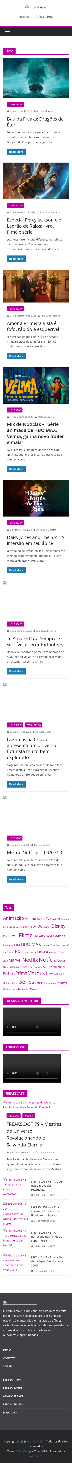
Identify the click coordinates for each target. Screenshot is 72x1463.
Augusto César (43, 731)
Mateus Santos (46, 416)
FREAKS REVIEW (15, 104)
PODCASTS (28, 1115)
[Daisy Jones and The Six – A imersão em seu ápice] (36, 498)
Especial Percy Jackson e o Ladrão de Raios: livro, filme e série (34, 226)
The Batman (50, 983)
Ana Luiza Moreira (43, 111)
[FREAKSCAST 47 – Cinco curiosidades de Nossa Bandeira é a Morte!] (15, 1214)
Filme (26, 935)
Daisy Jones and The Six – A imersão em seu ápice (35, 540)
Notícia (48, 959)
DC (40, 926)
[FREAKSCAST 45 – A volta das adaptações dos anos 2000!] (15, 1264)
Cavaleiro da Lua (11, 927)
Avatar (56, 919)
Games (59, 935)
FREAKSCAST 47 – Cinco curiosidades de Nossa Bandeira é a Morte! (46, 1211)
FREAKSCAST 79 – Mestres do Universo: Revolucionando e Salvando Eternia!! (34, 1134)
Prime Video (27, 973)
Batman (65, 919)
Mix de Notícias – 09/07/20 (35, 852)
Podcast (9, 973)
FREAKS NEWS (14, 410)
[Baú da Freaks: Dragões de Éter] (36, 78)
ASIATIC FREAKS (13, 1396)
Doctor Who (10, 936)
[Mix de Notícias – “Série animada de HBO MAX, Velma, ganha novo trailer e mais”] (36, 385)
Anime (30, 918)
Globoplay (8, 945)
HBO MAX (31, 944)
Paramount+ (57, 967)
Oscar (61, 960)
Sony (42, 973)
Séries (26, 981)
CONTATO (9, 1358)
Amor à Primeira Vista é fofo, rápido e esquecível (33, 326)
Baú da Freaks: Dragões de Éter (35, 122)
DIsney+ (59, 926)
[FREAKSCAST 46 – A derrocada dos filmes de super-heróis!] (15, 1239)
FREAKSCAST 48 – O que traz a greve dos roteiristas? (46, 1185)
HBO (17, 945)
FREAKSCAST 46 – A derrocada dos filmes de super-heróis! (46, 1236)
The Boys (61, 982)
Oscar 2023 (21, 967)
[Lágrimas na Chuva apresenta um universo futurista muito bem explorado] (36, 700)
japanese (31, 951)
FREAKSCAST (42, 936)
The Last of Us (10, 989)
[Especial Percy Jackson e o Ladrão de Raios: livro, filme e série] (36, 181)
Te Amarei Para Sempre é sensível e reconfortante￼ (35, 641)
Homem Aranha (50, 945)
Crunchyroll (26, 926)
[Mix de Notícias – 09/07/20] (36, 813)
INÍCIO (7, 1350)
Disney (47, 926)
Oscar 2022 (9, 967)
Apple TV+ (44, 919)
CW (34, 926)
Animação (13, 918)
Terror (39, 982)
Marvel (15, 960)
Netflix (30, 959)
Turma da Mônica (27, 989)
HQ (17, 951)
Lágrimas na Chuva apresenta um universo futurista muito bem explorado (31, 748)
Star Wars (59, 973)
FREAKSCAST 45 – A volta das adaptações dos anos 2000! (47, 1261)
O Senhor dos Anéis (38, 967)
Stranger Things (10, 983)
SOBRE (7, 1366)
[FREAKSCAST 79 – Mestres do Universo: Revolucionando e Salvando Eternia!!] (36, 1105)
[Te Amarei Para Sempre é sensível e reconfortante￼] (36, 599)
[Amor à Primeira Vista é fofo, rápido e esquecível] (36, 286)
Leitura (42, 951)
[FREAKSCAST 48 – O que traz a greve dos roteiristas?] (15, 1188)
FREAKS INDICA (15, 725)
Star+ (49, 973)
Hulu (23, 952)
